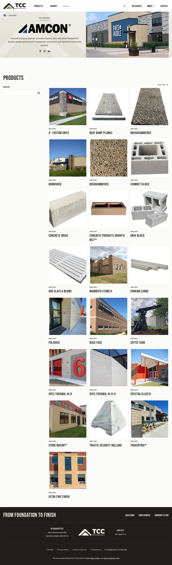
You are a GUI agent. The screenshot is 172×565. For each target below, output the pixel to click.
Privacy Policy (62, 550)
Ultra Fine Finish (59, 497)
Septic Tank (137, 343)
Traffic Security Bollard (106, 445)
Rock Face (96, 343)
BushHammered (99, 184)
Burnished (55, 184)
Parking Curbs (139, 291)
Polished (54, 343)
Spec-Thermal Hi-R (60, 394)
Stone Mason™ (58, 445)
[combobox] (95, 6)
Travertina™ (138, 445)
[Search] (124, 6)
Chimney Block (139, 184)
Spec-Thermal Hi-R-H (103, 394)
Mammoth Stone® (101, 291)
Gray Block (137, 236)
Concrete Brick (58, 236)
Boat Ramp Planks (101, 133)
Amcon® (52, 129)
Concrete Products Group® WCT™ (107, 238)
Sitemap (49, 550)
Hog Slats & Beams (60, 291)
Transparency (95, 550)
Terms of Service (79, 550)
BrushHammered (140, 133)
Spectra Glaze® (140, 394)
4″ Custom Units (59, 133)
